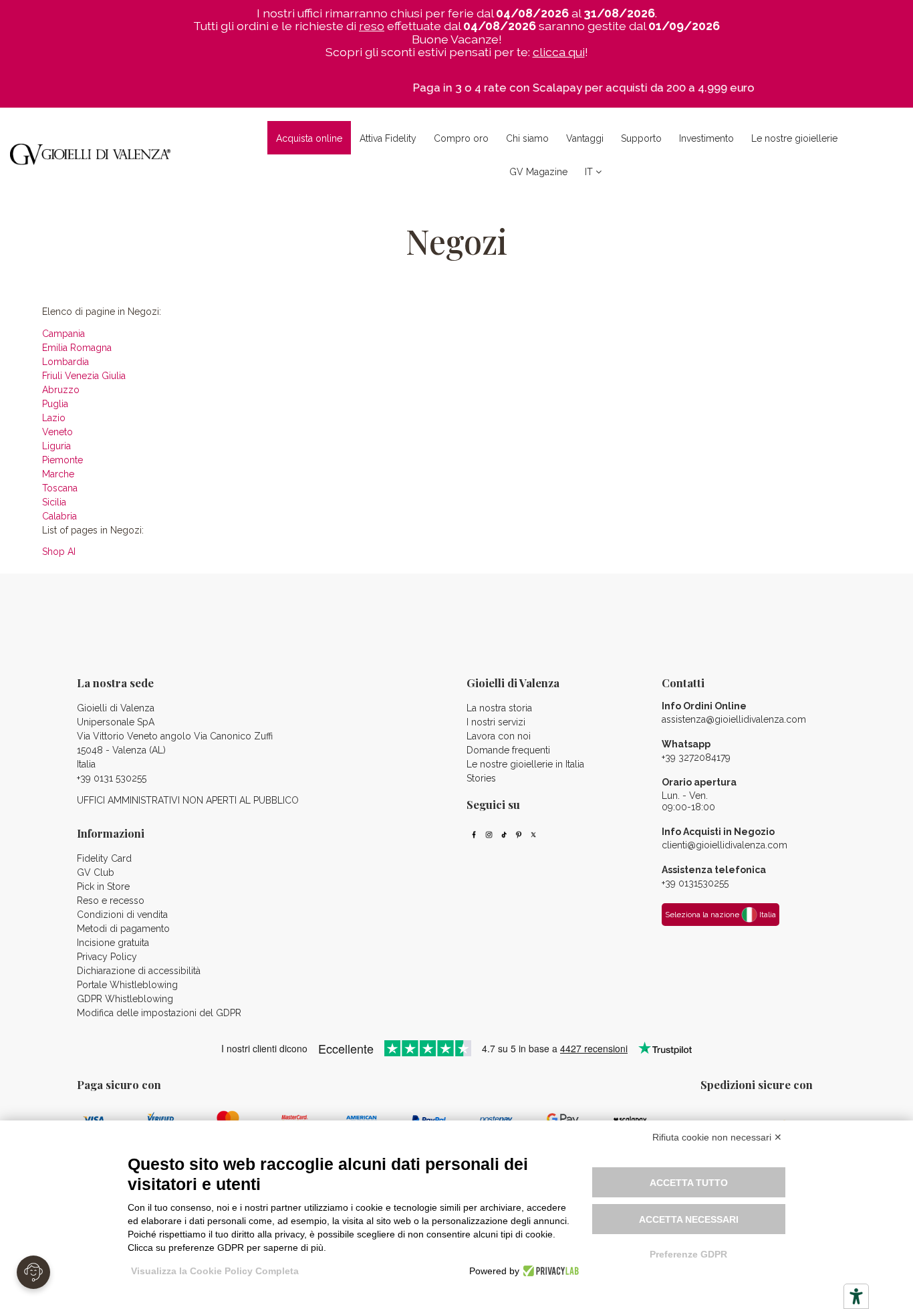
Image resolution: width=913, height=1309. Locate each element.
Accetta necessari (689, 1219)
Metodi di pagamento (123, 928)
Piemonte (62, 460)
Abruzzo (61, 389)
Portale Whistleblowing (127, 984)
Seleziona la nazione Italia (720, 914)
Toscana (60, 488)
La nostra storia (499, 708)
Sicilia (54, 502)
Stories (481, 778)
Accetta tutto (689, 1182)
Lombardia (65, 361)
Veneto (57, 432)
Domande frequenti (508, 750)
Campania (63, 333)
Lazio (54, 417)
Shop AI (59, 551)
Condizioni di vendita (122, 914)
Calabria (59, 516)
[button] (461, 137)
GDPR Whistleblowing (125, 998)
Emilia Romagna (77, 347)
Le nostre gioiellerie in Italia (525, 764)
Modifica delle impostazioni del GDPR (159, 1012)
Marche (58, 474)
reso (371, 26)
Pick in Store (103, 886)
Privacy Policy (107, 956)
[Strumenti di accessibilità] (856, 1296)
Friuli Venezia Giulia (84, 375)
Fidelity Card (104, 858)
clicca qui (559, 52)
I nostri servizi (496, 722)
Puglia (55, 403)
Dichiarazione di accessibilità (139, 970)
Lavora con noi (499, 736)
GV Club (95, 872)
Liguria (56, 446)
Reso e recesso (110, 900)
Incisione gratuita (113, 942)
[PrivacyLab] (549, 1271)
